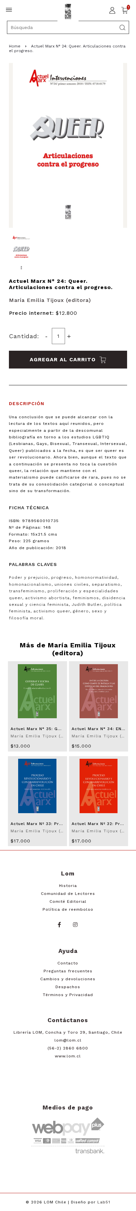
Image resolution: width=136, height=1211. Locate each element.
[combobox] (68, 27)
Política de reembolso (68, 909)
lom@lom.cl (68, 1040)
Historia (68, 885)
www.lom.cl (68, 1056)
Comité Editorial (68, 901)
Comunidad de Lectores (68, 893)
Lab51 (103, 1202)
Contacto (67, 963)
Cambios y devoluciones (67, 979)
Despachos (67, 987)
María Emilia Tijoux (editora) (50, 300)
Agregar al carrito (64, 359)
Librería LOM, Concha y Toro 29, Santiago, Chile (68, 1032)
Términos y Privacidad (68, 994)
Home (14, 46)
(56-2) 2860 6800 (68, 1048)
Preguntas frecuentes (68, 971)
